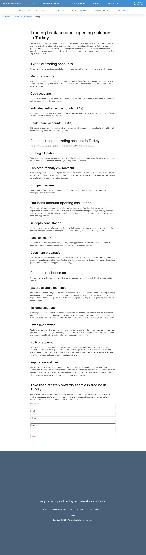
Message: (34, 425)
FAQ (73, 515)
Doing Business (59, 10)
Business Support (77, 3)
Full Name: (34, 404)
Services (96, 3)
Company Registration (52, 3)
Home (33, 3)
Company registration (22, 10)
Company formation (102, 10)
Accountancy (41, 10)
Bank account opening (80, 10)
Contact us (113, 3)
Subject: (33, 418)
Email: (32, 411)
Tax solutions (123, 10)
